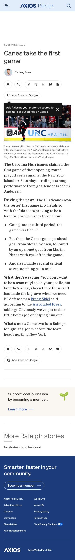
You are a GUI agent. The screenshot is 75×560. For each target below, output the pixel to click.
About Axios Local (13, 499)
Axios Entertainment (15, 530)
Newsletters (10, 524)
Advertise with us (13, 505)
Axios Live (39, 499)
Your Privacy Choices (45, 524)
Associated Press (47, 304)
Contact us (10, 518)
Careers (8, 511)
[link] (8, 84)
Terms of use (41, 518)
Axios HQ (39, 505)
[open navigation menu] (6, 5)
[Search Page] (68, 5)
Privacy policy (41, 511)
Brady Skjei (40, 299)
